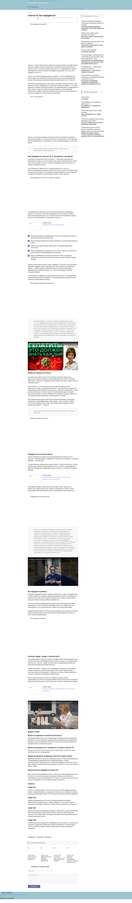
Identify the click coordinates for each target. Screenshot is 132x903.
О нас (57, 9)
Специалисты (43, 9)
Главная (30, 9)
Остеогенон (84, 99)
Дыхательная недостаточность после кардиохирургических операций (59, 858)
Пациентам (67, 9)
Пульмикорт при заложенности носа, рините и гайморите (92, 45)
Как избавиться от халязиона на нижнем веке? (90, 106)
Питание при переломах (88, 51)
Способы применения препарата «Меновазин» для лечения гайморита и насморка (92, 28)
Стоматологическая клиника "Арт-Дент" (42, 1)
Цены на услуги (36, 9)
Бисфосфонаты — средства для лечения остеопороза (90, 71)
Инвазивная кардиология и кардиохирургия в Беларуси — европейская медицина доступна (73, 859)
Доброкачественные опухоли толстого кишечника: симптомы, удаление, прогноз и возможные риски (92, 134)
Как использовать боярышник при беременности (32, 858)
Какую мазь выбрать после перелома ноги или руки (92, 37)
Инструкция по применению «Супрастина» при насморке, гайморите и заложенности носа (91, 82)
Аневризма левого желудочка (53, 225)
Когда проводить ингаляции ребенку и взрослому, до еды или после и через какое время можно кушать (92, 62)
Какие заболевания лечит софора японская (91, 115)
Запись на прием (51, 9)
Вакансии (61, 9)
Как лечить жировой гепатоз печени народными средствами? (92, 123)
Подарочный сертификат (77, 9)
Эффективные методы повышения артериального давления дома (46, 858)
